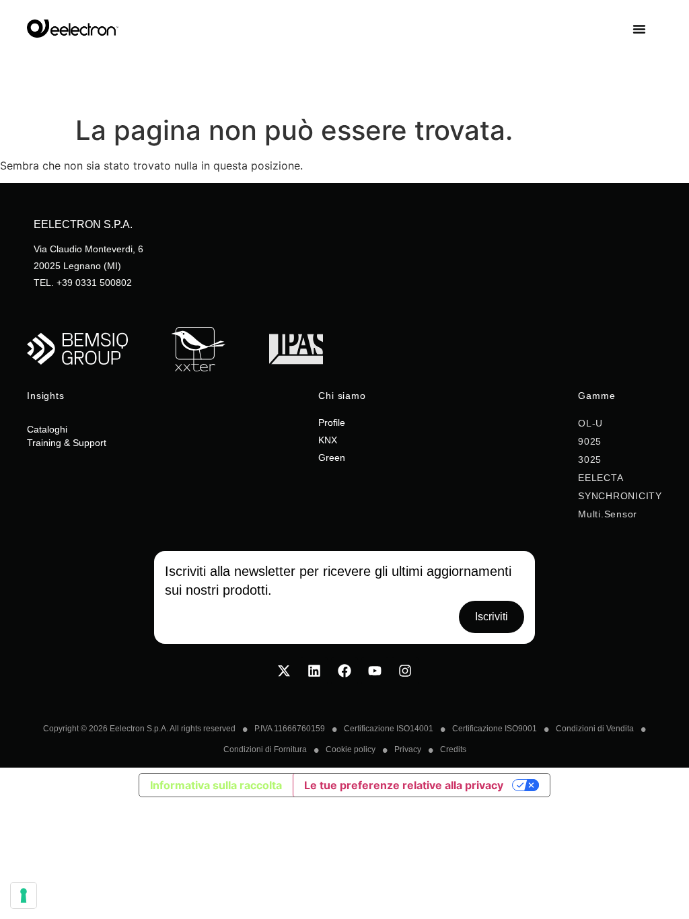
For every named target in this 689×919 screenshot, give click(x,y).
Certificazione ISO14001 (388, 728)
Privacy (407, 749)
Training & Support (66, 442)
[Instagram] (405, 670)
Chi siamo (342, 395)
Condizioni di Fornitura (265, 749)
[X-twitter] (283, 670)
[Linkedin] (314, 670)
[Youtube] (374, 670)
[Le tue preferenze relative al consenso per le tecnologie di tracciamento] (23, 895)
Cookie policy (350, 749)
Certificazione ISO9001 (494, 728)
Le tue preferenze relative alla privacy (403, 785)
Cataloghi (47, 429)
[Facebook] (344, 670)
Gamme (596, 395)
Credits (453, 749)
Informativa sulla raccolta (216, 785)
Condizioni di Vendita (595, 728)
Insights (46, 395)
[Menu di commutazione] (647, 29)
